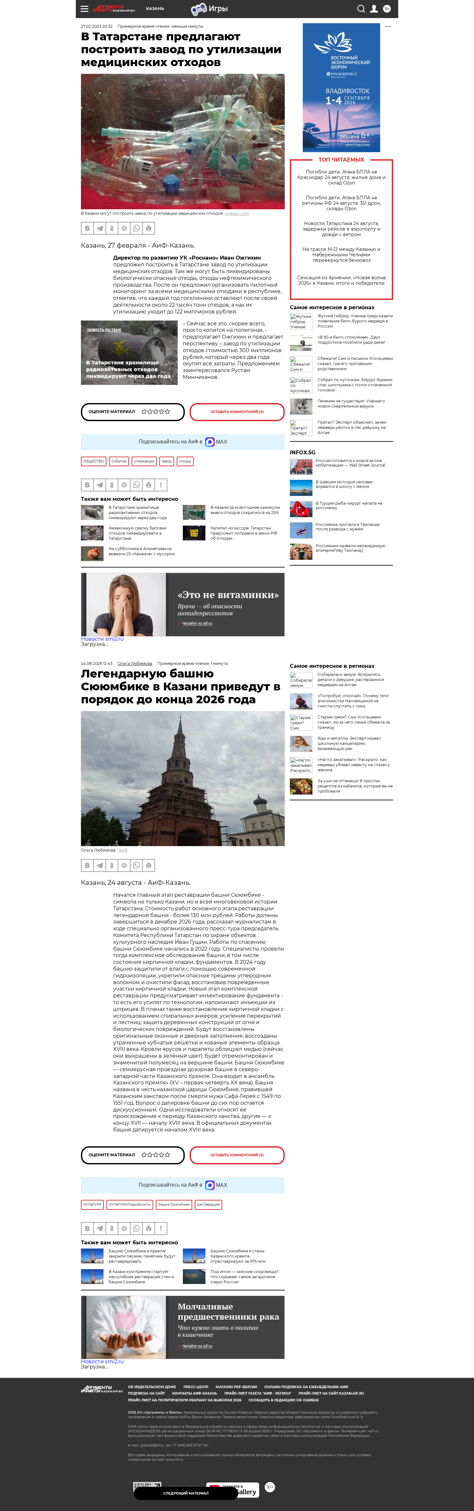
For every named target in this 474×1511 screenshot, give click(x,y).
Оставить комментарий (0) (237, 412)
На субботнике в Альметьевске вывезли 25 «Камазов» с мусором (142, 551)
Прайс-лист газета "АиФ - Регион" (257, 1393)
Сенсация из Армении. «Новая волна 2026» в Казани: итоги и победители (341, 280)
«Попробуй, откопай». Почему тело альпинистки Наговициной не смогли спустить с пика (353, 700)
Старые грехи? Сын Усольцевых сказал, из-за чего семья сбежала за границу (354, 722)
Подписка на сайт (146, 1393)
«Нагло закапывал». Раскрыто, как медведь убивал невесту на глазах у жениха (354, 764)
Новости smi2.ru (102, 639)
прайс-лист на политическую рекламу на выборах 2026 (184, 1400)
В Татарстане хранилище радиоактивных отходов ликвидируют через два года (138, 512)
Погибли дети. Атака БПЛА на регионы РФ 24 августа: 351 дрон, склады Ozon (341, 203)
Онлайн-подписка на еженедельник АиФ (306, 1387)
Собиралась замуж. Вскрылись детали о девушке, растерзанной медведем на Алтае (351, 679)
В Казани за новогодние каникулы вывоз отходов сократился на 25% (245, 510)
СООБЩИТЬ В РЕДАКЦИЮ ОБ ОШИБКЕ (284, 1400)
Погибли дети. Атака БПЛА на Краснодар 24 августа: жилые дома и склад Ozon (341, 177)
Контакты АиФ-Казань (194, 1393)
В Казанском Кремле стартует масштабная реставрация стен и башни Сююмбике (141, 1276)
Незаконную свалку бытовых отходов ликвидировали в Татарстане (138, 533)
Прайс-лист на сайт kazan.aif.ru (331, 1393)
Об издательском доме (152, 1387)
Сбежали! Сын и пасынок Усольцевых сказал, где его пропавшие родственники (355, 363)
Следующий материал (186, 1493)
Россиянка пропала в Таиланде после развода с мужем (348, 526)
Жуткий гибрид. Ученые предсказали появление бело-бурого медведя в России (355, 321)
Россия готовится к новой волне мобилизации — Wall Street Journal (350, 463)
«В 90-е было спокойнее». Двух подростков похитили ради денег (352, 340)
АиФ (123, 850)
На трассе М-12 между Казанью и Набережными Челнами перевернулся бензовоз (341, 255)
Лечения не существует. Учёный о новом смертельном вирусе (351, 404)
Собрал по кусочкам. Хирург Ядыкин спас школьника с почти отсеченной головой (355, 384)
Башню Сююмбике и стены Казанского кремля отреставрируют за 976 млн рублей (224, 1259)
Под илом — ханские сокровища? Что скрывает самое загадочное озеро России (245, 1276)
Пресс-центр (195, 1387)
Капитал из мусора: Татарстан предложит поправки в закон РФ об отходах (244, 533)
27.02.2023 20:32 (97, 26)
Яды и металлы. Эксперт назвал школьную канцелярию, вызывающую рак (349, 743)
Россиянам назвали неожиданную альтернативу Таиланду (350, 548)
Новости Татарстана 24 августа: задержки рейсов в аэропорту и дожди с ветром (341, 229)
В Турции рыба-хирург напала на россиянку (349, 505)
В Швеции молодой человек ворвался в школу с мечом (344, 484)
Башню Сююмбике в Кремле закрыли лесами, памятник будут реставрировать (142, 1256)
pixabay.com (237, 213)
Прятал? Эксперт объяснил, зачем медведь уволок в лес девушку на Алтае (352, 427)
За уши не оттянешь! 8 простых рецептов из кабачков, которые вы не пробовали (355, 786)
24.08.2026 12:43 (97, 663)
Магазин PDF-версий (236, 1387)
